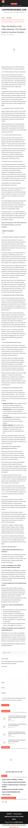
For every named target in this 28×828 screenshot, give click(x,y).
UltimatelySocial (14, 827)
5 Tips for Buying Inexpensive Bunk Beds (14, 782)
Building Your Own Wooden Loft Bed (12, 789)
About (14, 819)
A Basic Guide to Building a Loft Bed (12, 779)
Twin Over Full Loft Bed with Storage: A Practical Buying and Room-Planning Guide (17, 717)
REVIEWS (8, 652)
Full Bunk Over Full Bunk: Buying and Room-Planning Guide (17, 740)
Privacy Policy (6, 794)
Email (2, 687)
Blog (5, 652)
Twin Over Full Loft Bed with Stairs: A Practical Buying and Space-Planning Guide (16, 733)
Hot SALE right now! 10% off (14, 772)
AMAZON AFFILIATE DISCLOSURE (14, 816)
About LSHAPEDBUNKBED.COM (11, 792)
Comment (4, 666)
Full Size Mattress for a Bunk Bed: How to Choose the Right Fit (17, 724)
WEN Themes (19, 822)
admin (13, 34)
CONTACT (9, 814)
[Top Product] (11, 769)
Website (3, 693)
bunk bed (4, 492)
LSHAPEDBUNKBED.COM (14, 9)
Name (3, 682)
